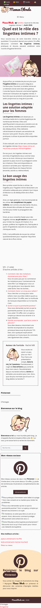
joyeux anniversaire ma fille (11, 539)
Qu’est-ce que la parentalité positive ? (22, 306)
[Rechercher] (25, 448)
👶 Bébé (16, 2)
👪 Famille (26, 2)
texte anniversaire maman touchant (14, 542)
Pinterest (10, 574)
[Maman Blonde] (16, 10)
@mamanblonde (20, 492)
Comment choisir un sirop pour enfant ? (23, 291)
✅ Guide (7, 2)
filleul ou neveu (6, 545)
